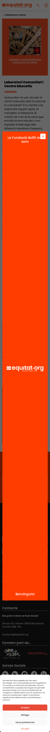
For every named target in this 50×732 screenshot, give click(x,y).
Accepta (25, 707)
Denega (25, 715)
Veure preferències (25, 722)
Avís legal (25, 728)
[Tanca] (43, 136)
